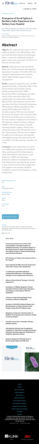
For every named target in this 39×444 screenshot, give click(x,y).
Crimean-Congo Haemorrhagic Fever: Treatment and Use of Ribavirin (19, 298)
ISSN (11, 423)
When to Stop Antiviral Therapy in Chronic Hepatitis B (20, 281)
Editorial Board (19, 392)
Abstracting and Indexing (19, 409)
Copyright (19, 411)
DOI (3, 186)
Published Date (7, 192)
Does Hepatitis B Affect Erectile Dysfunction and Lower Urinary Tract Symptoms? (21, 266)
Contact (19, 414)
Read (3, 198)
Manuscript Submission (19, 406)
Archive (22, 3)
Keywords (5, 34)
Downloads (5, 204)
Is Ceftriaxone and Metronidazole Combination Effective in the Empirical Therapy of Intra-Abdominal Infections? (19, 273)
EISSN (22, 423)
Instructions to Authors (19, 403)
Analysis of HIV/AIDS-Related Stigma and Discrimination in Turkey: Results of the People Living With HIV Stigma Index (20, 306)
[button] (35, 3)
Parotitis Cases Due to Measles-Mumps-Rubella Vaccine (20, 322)
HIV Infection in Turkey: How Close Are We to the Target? (21, 259)
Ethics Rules (19, 395)
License (4, 225)
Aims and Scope (19, 390)
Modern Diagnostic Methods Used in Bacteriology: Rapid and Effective (18, 340)
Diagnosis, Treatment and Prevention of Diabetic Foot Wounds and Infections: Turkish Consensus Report (21, 315)
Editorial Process (19, 398)
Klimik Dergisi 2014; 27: (9, 180)
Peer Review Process (19, 400)
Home (19, 384)
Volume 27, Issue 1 (30, 9)
